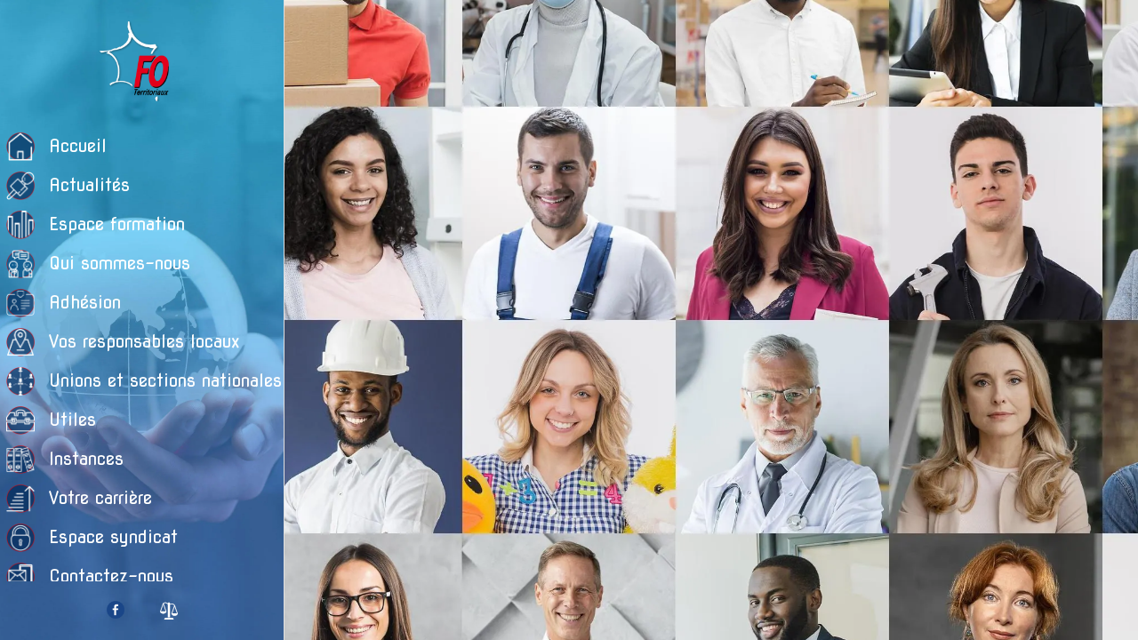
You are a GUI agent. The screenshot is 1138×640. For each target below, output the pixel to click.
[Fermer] (313, 28)
